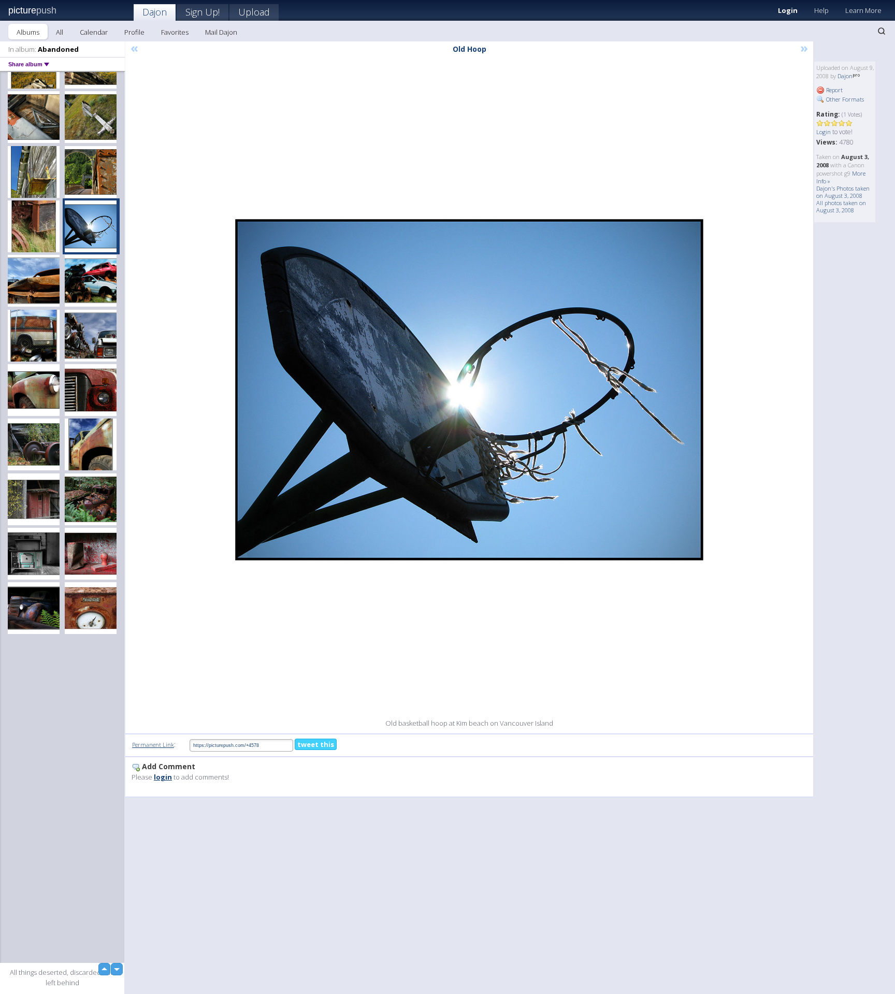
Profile (134, 32)
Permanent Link (153, 744)
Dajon (154, 12)
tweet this (315, 744)
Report (834, 90)
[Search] (881, 31)
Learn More (863, 10)
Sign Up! (202, 12)
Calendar (94, 32)
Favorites (175, 32)
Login (788, 10)
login (163, 777)
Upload (254, 12)
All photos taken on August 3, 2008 (841, 206)
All (59, 32)
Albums (28, 32)
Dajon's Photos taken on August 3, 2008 (843, 191)
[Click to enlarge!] (469, 390)
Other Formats (844, 99)
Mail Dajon (221, 32)
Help (821, 10)
